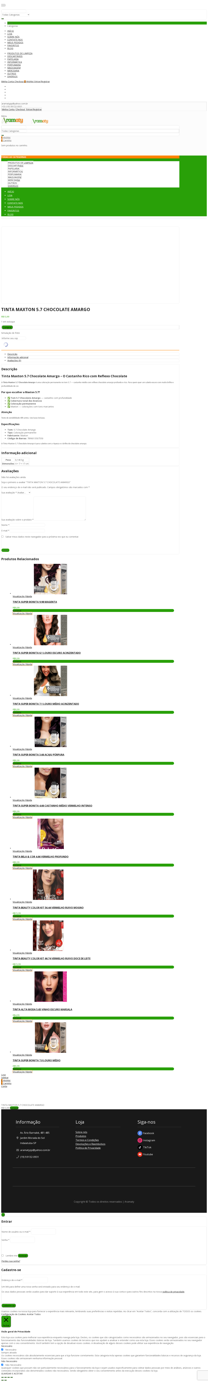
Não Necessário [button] (9, 1361)
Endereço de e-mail (12, 1280)
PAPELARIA (13, 59)
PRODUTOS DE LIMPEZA (19, 53)
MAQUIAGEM (14, 67)
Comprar (7, 327)
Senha (5, 1239)
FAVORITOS (13, 45)
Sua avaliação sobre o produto (17, 519)
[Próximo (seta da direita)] (5, 1380)
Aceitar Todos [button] (34, 1314)
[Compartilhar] (5, 1377)
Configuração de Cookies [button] (13, 1314)
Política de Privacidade (88, 1148)
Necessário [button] (6, 1346)
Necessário (10, 1349)
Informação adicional (17, 357)
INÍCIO (10, 31)
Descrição (12, 354)
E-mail (5, 530)
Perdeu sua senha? (11, 1261)
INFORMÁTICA (14, 62)
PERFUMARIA (14, 64)
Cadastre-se (9, 1305)
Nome (5, 525)
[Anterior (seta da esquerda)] (2, 1380)
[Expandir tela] (8, 1377)
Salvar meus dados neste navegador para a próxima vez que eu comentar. (42, 536)
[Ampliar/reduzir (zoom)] (11, 1377)
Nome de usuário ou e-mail (16, 1231)
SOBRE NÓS (13, 36)
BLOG (10, 48)
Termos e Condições (87, 1140)
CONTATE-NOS (15, 39)
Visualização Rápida (22, 596)
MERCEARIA (13, 70)
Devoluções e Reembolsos (90, 1144)
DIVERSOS (12, 76)
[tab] (93, 354)
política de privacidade (173, 1291)
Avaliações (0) (14, 360)
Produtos (81, 1136)
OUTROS (11, 73)
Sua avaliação (9, 492)
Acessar (23, 1255)
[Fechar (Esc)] (2, 1377)
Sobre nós (81, 1132)
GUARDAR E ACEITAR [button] (12, 1373)
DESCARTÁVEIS (15, 56)
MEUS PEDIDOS (15, 42)
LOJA (9, 33)
